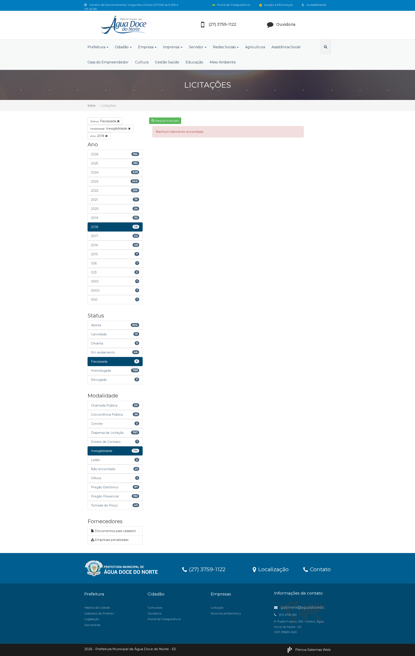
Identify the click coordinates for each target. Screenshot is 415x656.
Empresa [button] (146, 47)
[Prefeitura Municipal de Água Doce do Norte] (123, 25)
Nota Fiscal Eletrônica (226, 613)
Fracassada (103, 121)
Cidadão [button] (122, 47)
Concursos (155, 607)
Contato (319, 569)
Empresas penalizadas (111, 540)
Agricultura (255, 47)
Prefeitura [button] (97, 47)
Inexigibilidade (109, 128)
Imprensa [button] (171, 47)
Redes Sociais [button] (224, 47)
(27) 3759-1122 (206, 569)
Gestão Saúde (167, 62)
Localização (273, 569)
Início (92, 106)
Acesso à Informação (278, 4)
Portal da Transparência (233, 4)
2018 (97, 136)
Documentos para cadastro (115, 531)
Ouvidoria (154, 613)
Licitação (217, 607)
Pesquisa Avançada (166, 120)
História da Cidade (97, 607)
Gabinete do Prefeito (99, 613)
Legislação (91, 619)
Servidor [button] (196, 47)
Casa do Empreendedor (108, 62)
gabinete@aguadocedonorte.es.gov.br (315, 607)
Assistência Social (285, 47)
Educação (194, 62)
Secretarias (92, 625)
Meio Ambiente (223, 62)
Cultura (141, 62)
